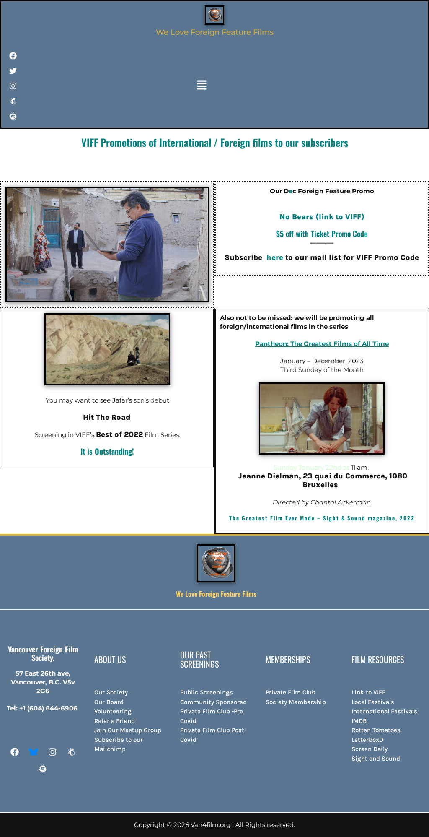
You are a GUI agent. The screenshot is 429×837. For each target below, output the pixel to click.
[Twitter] (13, 70)
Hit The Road (106, 417)
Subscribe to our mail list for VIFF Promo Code (322, 257)
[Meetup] (13, 116)
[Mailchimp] (13, 101)
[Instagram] (52, 751)
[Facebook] (13, 55)
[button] (202, 85)
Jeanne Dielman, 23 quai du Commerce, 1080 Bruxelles (322, 480)
